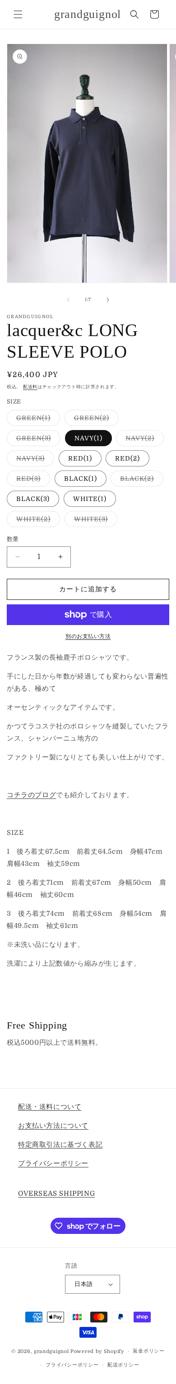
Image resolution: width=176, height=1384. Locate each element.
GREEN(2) (95, 420)
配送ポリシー (123, 1365)
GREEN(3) (36, 440)
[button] (18, 14)
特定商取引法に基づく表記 (60, 1144)
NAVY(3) (33, 460)
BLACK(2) (140, 481)
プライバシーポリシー (53, 1163)
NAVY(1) (88, 438)
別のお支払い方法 (88, 636)
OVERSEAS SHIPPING (56, 1193)
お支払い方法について (53, 1126)
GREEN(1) (36, 420)
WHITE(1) (90, 498)
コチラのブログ (31, 795)
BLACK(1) (80, 478)
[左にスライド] (68, 300)
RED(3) (31, 481)
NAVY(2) (143, 440)
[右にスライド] (108, 300)
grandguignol (51, 1351)
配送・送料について (49, 1107)
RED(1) (80, 458)
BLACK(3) (33, 498)
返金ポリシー (148, 1351)
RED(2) (127, 458)
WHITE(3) (94, 521)
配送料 (30, 386)
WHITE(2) (36, 521)
